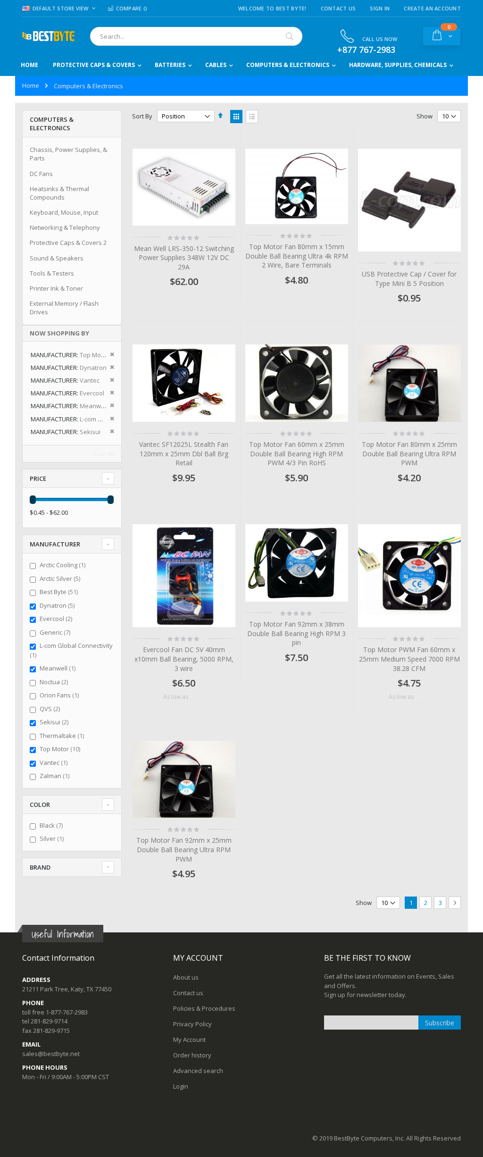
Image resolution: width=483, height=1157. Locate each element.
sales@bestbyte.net (51, 1053)
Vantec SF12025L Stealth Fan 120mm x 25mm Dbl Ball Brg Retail (183, 453)
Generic (56, 632)
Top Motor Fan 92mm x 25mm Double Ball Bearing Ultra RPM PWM (184, 849)
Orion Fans (60, 695)
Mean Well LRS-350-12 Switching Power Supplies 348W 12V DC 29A (184, 257)
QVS (51, 708)
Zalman (56, 775)
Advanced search (198, 1070)
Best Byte (60, 591)
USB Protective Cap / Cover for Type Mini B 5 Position (409, 278)
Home (30, 85)
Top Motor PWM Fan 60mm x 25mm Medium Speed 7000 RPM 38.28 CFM (409, 658)
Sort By (142, 116)
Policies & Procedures (204, 1008)
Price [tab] (38, 478)
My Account (189, 1039)
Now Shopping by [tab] (59, 333)
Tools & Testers (52, 273)
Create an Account (432, 8)
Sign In (380, 8)
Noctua (55, 682)
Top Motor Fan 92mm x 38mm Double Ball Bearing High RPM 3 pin (296, 633)
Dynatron (58, 605)
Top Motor (61, 749)
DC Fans (41, 173)
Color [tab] (40, 804)
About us (186, 977)
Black (52, 825)
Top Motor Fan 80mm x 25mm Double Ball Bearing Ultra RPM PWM (409, 453)
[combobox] (196, 36)
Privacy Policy (192, 1024)
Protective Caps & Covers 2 (68, 242)
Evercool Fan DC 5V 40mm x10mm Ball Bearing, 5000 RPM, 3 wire (183, 658)
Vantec (55, 762)
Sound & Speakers (56, 258)
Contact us (188, 993)
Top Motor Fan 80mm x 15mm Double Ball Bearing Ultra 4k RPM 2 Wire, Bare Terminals (296, 255)
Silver (53, 838)
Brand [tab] (40, 867)
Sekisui (55, 722)
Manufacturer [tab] (55, 544)
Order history (192, 1055)
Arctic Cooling (64, 565)
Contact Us (338, 8)
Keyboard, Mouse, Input (64, 212)
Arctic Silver (61, 578)
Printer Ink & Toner (56, 288)
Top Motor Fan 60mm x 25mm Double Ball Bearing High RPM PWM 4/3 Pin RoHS (296, 453)
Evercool (57, 618)
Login (180, 1086)
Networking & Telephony (65, 227)
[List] (252, 116)
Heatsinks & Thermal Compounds (59, 192)
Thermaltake (63, 735)
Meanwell (59, 668)
